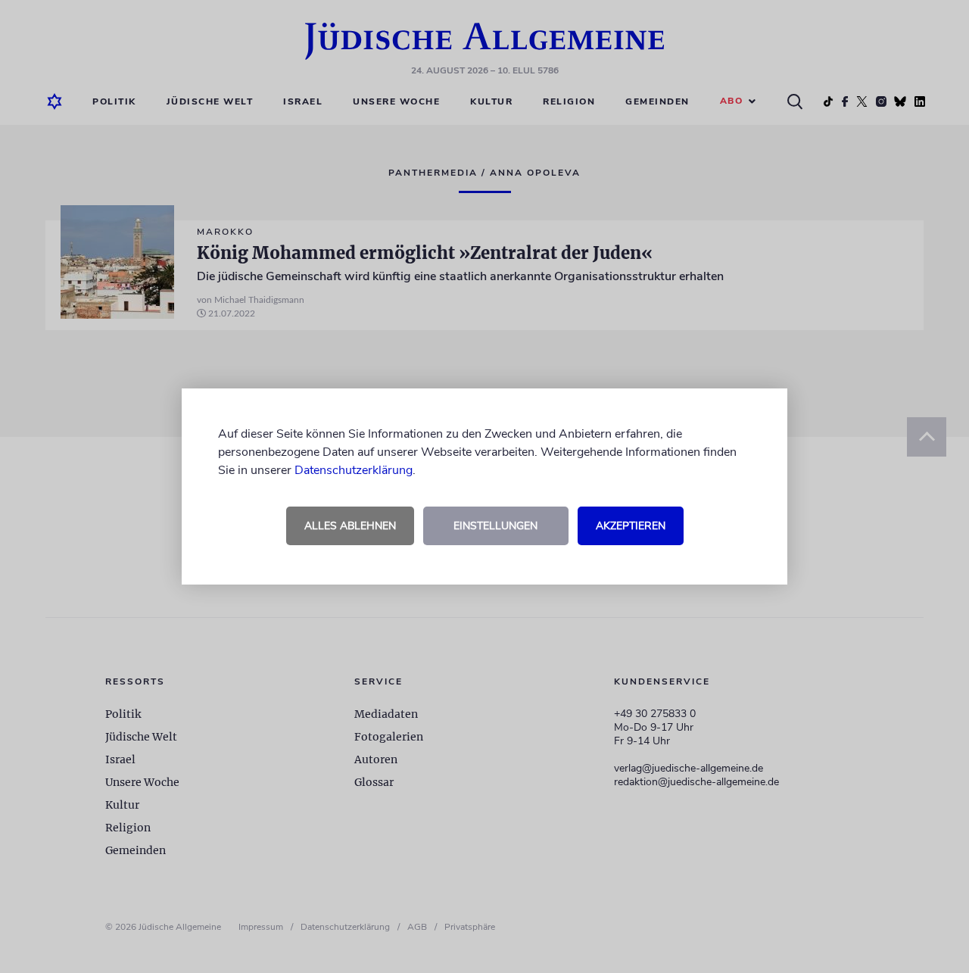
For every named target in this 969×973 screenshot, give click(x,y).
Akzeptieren (630, 526)
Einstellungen (495, 526)
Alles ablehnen (350, 526)
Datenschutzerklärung (353, 470)
